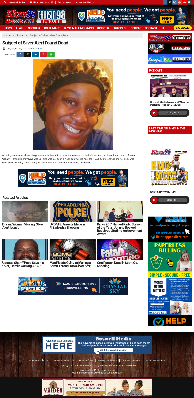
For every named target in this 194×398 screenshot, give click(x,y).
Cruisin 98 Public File (63, 360)
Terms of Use (86, 360)
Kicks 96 (103, 28)
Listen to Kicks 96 (15, 2)
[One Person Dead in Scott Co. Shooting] (120, 249)
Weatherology (114, 372)
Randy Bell (36, 48)
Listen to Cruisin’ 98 (43, 2)
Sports (136, 28)
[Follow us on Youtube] (179, 2)
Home (9, 28)
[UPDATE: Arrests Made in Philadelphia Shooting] (72, 211)
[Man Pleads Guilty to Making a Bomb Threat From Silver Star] (72, 249)
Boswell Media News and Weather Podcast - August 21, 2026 (169, 103)
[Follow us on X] (169, 2)
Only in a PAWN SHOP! (163, 191)
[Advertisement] (132, 16)
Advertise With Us (85, 2)
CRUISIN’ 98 (119, 28)
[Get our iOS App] (189, 2)
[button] (163, 28)
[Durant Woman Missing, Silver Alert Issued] (25, 211)
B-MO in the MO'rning (79, 28)
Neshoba (34, 28)
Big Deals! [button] (182, 27)
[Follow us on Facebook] (165, 2)
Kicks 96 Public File (38, 360)
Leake (20, 28)
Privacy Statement (107, 360)
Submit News (65, 2)
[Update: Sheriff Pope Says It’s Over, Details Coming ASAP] (25, 249)
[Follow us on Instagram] (174, 2)
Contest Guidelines (132, 360)
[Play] (154, 112)
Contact (151, 28)
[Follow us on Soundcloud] (184, 2)
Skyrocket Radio (105, 370)
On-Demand (52, 28)
